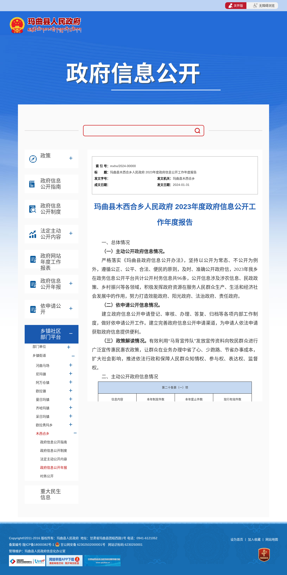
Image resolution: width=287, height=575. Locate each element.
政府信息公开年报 (50, 284)
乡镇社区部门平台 (50, 334)
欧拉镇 (41, 391)
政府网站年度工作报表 (50, 260)
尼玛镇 (41, 374)
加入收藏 (254, 539)
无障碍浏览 (267, 5)
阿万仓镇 (42, 382)
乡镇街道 (39, 355)
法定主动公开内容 (50, 234)
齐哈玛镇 (42, 408)
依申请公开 (50, 309)
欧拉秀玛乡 (44, 425)
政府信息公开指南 (50, 184)
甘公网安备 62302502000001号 (83, 544)
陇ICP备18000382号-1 (38, 544)
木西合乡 (42, 433)
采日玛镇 (42, 416)
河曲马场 (42, 365)
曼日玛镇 (42, 399)
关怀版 (238, 5)
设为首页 (236, 539)
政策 (45, 156)
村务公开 (47, 476)
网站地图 (271, 539)
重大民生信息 (50, 494)
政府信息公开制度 (50, 209)
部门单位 (39, 346)
